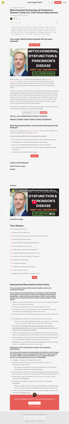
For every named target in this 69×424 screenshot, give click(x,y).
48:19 (11, 270)
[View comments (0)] (16, 22)
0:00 (11, 229)
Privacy (33, 414)
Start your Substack (31, 417)
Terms (37, 414)
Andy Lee (23, 79)
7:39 (11, 239)
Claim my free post (34, 403)
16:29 (11, 243)
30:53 (11, 253)
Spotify (32, 119)
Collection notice (43, 414)
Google (38, 119)
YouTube (20, 119)
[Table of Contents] (1, 212)
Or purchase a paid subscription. (34, 406)
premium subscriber (33, 131)
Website (13, 119)
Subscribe (57, 2)
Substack (28, 421)
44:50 (11, 267)
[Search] (49, 2)
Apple (26, 119)
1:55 (11, 236)
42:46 (11, 263)
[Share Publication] (52, 2)
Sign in (65, 2)
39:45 (11, 260)
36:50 (11, 256)
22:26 (11, 246)
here (23, 166)
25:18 (11, 250)
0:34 (11, 233)
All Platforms (46, 119)
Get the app (41, 417)
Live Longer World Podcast (17, 7)
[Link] (8, 40)
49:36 (11, 273)
